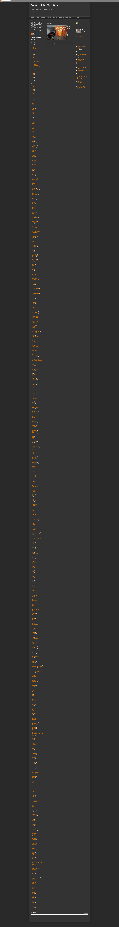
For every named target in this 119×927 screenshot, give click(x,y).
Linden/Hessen (34, 482)
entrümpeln (34, 260)
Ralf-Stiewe (34, 633)
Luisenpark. (34, 490)
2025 (33, 44)
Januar (34, 60)
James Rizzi (34, 393)
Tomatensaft (34, 792)
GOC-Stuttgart (34, 330)
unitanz (33, 821)
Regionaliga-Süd (35, 638)
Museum (33, 529)
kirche (33, 412)
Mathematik (34, 506)
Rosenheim (34, 653)
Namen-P (33, 548)
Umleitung (33, 810)
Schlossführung (34, 667)
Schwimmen (34, 682)
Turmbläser (34, 802)
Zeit (32, 901)
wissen (33, 878)
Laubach (33, 457)
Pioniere (33, 618)
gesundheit (34, 307)
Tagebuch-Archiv (35, 743)
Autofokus (33, 160)
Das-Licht (33, 225)
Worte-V (33, 892)
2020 (33, 76)
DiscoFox (33, 241)
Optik (33, 565)
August (34, 50)
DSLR (33, 247)
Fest (32, 275)
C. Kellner (33, 211)
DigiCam (33, 237)
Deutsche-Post (34, 232)
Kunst (33, 436)
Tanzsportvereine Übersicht (36, 772)
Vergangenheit (34, 830)
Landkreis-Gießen (35, 451)
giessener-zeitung (35, 322)
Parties (33, 601)
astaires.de (34, 152)
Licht (33, 473)
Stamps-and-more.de (36, 61)
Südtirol (33, 735)
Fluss (33, 285)
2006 (33, 95)
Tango (33, 748)
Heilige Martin (34, 350)
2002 (33, 109)
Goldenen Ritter (34, 332)
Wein (33, 865)
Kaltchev (33, 403)
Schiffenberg (34, 661)
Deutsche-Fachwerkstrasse (36, 231)
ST (32, 714)
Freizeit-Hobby (68, 17)
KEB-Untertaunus (35, 407)
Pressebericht (34, 624)
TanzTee (33, 773)
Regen (33, 637)
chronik (33, 213)
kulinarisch (34, 426)
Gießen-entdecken (35, 311)
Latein (33, 454)
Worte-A (33, 886)
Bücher (33, 198)
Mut (32, 534)
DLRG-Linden (34, 244)
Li (32, 471)
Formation (33, 287)
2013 (33, 86)
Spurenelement (34, 713)
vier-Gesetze (34, 839)
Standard (33, 729)
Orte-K (33, 577)
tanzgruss (33, 763)
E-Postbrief (34, 252)
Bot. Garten (34, 188)
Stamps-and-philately (81, 62)
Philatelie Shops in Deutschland (36, 65)
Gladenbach (34, 326)
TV (32, 805)
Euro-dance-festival (35, 268)
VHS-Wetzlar (34, 838)
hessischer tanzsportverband (37, 360)
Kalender (33, 402)
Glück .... (79, 56)
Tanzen (33, 758)
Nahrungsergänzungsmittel (36, 538)
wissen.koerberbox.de (35, 879)
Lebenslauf (34, 461)
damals (33, 218)
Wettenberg (34, 869)
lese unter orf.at (35, 62)
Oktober (34, 48)
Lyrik (33, 495)
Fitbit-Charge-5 (34, 283)
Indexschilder (34, 382)
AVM (32, 161)
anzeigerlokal (34, 145)
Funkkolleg (34, 302)
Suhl (32, 738)
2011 (33, 89)
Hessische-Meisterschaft (36, 359)
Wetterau (33, 872)
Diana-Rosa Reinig (35, 235)
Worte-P (33, 888)
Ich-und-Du (34, 378)
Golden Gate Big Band (35, 331)
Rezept (33, 643)
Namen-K (33, 543)
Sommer (33, 700)
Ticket (33, 786)
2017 (33, 80)
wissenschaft (34, 881)
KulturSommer (34, 433)
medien (33, 510)
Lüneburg (33, 492)
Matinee (33, 509)
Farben (33, 273)
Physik (33, 614)
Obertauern (34, 562)
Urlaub (33, 825)
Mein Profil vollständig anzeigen (81, 36)
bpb (32, 190)
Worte (33, 884)
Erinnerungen (34, 263)
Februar (34, 58)
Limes (33, 480)
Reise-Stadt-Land (35, 639)
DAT (32, 226)
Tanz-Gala (33, 752)
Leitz (33, 467)
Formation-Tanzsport (35, 288)
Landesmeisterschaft (35, 447)
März (34, 57)
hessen (33, 354)
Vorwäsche (34, 844)
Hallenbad (33, 339)
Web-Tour (33, 857)
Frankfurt (33, 294)
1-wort (33, 99)
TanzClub (33, 757)
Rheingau (33, 644)
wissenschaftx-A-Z (80, 91)
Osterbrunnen (34, 595)
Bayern (33, 173)
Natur (33, 552)
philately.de (34, 613)
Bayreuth (33, 175)
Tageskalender (34, 747)
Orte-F (33, 575)
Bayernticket (34, 174)
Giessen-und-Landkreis (40, 17)
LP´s (55, 43)
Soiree (33, 699)
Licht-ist (33, 475)
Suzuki (33, 740)
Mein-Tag (33, 515)
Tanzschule (34, 767)
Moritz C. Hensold (35, 525)
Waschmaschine (34, 849)
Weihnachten (34, 859)
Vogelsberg (34, 843)
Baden (33, 165)
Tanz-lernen (34, 754)
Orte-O (33, 581)
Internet (33, 389)
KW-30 (33, 442)
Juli (33, 51)
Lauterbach (34, 458)
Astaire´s (33, 150)
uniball (33, 819)
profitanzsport (34, 627)
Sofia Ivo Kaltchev (35, 698)
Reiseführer (34, 641)
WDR (33, 854)
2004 (33, 111)
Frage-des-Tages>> (34, 11)
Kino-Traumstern (35, 411)
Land (33, 445)
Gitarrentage (34, 325)
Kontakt (77, 17)
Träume (79, 48)
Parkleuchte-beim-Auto (37, 71)
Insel (33, 388)
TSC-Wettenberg (35, 799)
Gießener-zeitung (35, 323)
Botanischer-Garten (35, 189)
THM (33, 783)
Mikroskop (33, 518)
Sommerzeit (34, 704)
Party (33, 603)
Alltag (33, 141)
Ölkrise (33, 563)
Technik (33, 778)
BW (32, 208)
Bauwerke (33, 171)
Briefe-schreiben (34, 194)
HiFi (32, 364)
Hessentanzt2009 (35, 358)
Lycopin (33, 494)
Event (33, 270)
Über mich (55, 17)
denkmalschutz (34, 228)
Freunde (33, 298)
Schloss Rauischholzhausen (37, 665)
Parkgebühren (34, 600)
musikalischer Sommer (36, 532)
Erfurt (33, 261)
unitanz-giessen (34, 823)
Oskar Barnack (34, 594)
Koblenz (33, 415)
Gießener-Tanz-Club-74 (36, 320)
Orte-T (33, 589)
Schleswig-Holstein (35, 663)
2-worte (33, 108)
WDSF (33, 856)
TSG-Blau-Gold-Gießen (36, 800)
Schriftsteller (34, 676)
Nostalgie (33, 557)
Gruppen (33, 335)
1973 (33, 103)
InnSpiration (34, 387)
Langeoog (33, 452)
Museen (33, 528)
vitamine (33, 842)
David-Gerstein (34, 227)
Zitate (33, 906)
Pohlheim (33, 622)
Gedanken (33, 306)
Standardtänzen (34, 732)
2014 (33, 84)
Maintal (33, 500)
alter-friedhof (34, 142)
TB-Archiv (33, 777)
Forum (33, 289)
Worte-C (33, 887)
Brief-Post (33, 192)
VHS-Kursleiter (34, 837)
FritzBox (33, 299)
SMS (33, 696)
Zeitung (33, 902)
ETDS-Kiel (33, 266)
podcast (33, 620)
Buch (33, 197)
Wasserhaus (34, 853)
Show (33, 689)
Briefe (33, 193)
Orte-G (33, 576)
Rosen (33, 652)
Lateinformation (34, 456)
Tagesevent (34, 744)
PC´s (33, 605)
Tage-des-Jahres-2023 (37, 66)
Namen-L (33, 544)
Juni (34, 52)
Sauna (33, 660)
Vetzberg (33, 834)
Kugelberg (33, 425)
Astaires (33, 151)
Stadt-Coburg (34, 717)
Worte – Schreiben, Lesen (82, 73)
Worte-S (33, 891)
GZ (32, 337)
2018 (33, 79)
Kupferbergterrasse (35, 438)
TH (32, 781)
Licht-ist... (34, 69)
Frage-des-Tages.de (35, 293)
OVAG (33, 596)
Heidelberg (34, 349)
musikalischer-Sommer (36, 533)
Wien (33, 874)
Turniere (33, 804)
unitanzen (33, 824)
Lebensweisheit (34, 462)
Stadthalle (33, 720)
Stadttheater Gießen (35, 724)
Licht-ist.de (52, 43)
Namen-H (33, 542)
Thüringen (33, 785)
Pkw (32, 619)
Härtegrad (33, 344)
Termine (33, 780)
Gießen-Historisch (35, 313)
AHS (32, 140)
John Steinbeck (34, 399)
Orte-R (33, 584)
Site (32, 694)
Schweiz (33, 680)
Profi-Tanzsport (34, 625)
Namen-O (33, 547)
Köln (32, 420)
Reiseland (33, 642)
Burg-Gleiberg (34, 203)
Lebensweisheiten (35, 463)
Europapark (34, 269)
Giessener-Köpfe (35, 317)
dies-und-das (34, 236)
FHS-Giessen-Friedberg (36, 279)
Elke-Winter (34, 256)
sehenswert (34, 685)
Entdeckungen (34, 259)
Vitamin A (33, 840)
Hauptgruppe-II (34, 345)
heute (33, 363)
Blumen (33, 184)
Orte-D (33, 572)
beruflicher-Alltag (35, 178)
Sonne (33, 705)
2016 (33, 126)
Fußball (33, 303)
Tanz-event (34, 750)
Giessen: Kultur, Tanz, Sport (45, 5)
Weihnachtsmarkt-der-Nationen (37, 862)
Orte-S (33, 585)
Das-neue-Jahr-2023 (36, 68)
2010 (33, 90)
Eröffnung (33, 264)
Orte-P (33, 582)
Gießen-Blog (79, 81)
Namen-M (33, 546)
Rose (33, 651)
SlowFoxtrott (34, 695)
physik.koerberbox (35, 615)
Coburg (33, 216)
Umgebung (48, 17)
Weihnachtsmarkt (35, 861)
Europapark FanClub (80, 78)
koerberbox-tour (34, 418)
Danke (33, 223)
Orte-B (33, 571)
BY (32, 209)
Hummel (33, 374)
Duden (33, 250)
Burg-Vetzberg (34, 204)
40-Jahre (33, 137)
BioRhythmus (34, 183)
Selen (33, 686)
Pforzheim (33, 610)
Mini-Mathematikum (35, 519)
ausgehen (33, 155)
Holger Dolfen (34, 368)
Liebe (33, 477)
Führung (33, 301)
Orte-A (33, 570)
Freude (33, 297)
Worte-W (33, 893)
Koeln (33, 416)
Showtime (33, 691)
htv (32, 373)
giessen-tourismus (35, 316)
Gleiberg (33, 327)
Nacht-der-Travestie (35, 537)
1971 (33, 102)
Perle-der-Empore (35, 606)
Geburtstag (34, 304)
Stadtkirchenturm (35, 722)
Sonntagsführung (35, 708)
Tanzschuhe (34, 766)
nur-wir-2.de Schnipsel (81, 86)
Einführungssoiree (35, 255)
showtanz (33, 690)
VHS (32, 835)
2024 (33, 45)
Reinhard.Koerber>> (34, 14)
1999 (33, 107)
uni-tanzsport (34, 816)
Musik (33, 530)
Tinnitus (33, 791)
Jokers (33, 401)
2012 (33, 87)
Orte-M (33, 580)
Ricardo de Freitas (35, 647)
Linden (33, 481)
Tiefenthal (33, 787)
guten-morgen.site (35, 336)
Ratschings (34, 634)
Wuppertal (33, 896)
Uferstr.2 (33, 806)
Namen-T (33, 549)
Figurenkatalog (34, 280)
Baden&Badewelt (35, 166)
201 (32, 117)
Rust (32, 657)
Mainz (33, 501)
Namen (33, 539)
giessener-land (34, 318)
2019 (33, 77)
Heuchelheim (34, 361)
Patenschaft (34, 604)
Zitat (32, 905)
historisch (33, 365)
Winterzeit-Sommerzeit (36, 877)
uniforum (33, 820)
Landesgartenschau (35, 446)
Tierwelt (33, 790)
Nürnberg (33, 561)
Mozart (33, 527)
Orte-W (33, 591)
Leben (33, 459)
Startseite (32, 17)
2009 (33, 92)
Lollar (33, 487)
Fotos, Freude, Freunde (81, 80)
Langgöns (33, 453)
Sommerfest (34, 701)
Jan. (32, 394)
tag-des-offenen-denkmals (36, 742)
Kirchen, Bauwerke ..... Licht (82, 85)
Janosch (33, 396)
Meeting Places (34, 511)
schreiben (33, 675)
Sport (33, 709)
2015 (33, 83)
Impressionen (34, 380)
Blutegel (33, 185)
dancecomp (34, 222)
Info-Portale (34, 384)
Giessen (33, 308)
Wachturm (33, 848)
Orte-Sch (33, 586)
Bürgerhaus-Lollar (35, 206)
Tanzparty (33, 764)
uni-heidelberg (34, 815)
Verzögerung (34, 833)
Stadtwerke (34, 727)
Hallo (33, 340)
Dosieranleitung (34, 245)
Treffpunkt (33, 796)
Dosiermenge (34, 246)
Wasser (33, 852)
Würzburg (33, 897)
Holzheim (33, 370)
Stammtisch (34, 728)
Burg (33, 202)
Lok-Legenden (34, 486)
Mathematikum (34, 508)
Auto (32, 159)
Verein (33, 829)
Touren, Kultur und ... (80, 89)
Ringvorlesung (34, 648)
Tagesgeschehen (35, 745)
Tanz (33, 749)
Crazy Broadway (34, 217)
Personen (33, 608)
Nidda (33, 556)
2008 (33, 93)
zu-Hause (33, 907)
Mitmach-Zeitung (35, 520)
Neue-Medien (34, 553)
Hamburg (33, 341)
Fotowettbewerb (34, 292)
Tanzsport (33, 768)
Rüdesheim (34, 655)
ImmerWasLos (34, 379)
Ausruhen (33, 156)
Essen (33, 265)
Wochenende (34, 882)
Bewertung (34, 180)
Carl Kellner (34, 212)
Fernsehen (34, 274)
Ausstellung (34, 157)
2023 (33, 47)
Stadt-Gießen (34, 718)
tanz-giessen (34, 753)
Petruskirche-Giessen (35, 609)
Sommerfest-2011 (35, 703)
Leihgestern (34, 466)
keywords (33, 408)
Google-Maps (79, 82)
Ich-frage (33, 377)
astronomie (34, 154)
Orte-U (33, 590)
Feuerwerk (34, 278)
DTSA (33, 249)
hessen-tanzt (34, 355)
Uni (32, 811)
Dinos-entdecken (35, 240)
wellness (33, 867)
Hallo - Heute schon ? (81, 83)
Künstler (33, 437)
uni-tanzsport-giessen (35, 818)
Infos (33, 385)
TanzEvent (33, 762)
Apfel (33, 146)
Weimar (33, 864)
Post (32, 623)
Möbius (33, 523)
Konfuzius (33, 421)
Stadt (33, 715)
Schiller (33, 662)
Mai (33, 54)
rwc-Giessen (34, 658)
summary (33, 739)
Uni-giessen (34, 814)
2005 (33, 112)
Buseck (33, 207)
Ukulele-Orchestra (35, 809)
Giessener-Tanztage (35, 321)
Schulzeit (33, 679)
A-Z (73, 17)
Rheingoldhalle (34, 646)
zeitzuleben (34, 903)
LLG (32, 485)
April (34, 55)
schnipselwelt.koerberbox (36, 671)
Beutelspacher (34, 179)
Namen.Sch (34, 551)
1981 (33, 104)
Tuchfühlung (34, 801)
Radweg (33, 632)
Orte (32, 568)
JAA (32, 392)
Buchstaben (34, 199)
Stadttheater (34, 723)
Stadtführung (34, 719)
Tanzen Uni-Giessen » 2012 (82, 63)
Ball (32, 170)
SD (32, 684)
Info (32, 383)
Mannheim (34, 504)
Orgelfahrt (33, 567)
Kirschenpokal (34, 413)
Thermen (33, 782)
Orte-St (33, 587)
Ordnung (33, 566)
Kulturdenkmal (34, 430)
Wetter (33, 870)
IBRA (33, 375)
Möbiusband (34, 524)
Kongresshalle (34, 422)
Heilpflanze (34, 351)
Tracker (33, 795)
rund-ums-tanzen (35, 656)
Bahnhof (33, 169)
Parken (33, 599)
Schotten (33, 672)
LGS (32, 470)
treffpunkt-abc (34, 797)
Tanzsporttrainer (34, 771)
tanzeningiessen (34, 759)
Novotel (33, 558)
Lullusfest (33, 491)
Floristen (33, 284)
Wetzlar (33, 873)
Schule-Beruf (61, 17)
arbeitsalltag (34, 147)
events (33, 271)
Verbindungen (34, 828)
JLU (32, 397)
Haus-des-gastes (35, 346)
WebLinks (33, 858)
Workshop (33, 883)
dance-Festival (34, 221)
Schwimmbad (34, 681)
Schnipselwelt (34, 670)
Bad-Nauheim (34, 164)
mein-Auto (33, 513)
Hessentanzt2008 (35, 356)
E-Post (33, 251)
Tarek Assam (34, 776)
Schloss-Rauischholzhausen (37, 666)
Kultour (33, 427)
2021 (33, 74)
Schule (33, 677)
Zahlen (33, 898)
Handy (33, 342)
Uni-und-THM (80, 64)
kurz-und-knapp (34, 441)
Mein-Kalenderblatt (35, 514)
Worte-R (33, 889)
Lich (32, 472)
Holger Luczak (34, 369)
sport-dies (33, 710)
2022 (33, 73)
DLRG (33, 242)
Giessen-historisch (35, 312)
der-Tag (33, 230)
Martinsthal (34, 505)
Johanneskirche (34, 398)
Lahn (33, 443)
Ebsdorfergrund (34, 254)
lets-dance (33, 468)
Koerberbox (34, 417)
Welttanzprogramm (35, 868)
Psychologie (34, 628)
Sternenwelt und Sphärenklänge (37, 733)
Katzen (33, 406)
